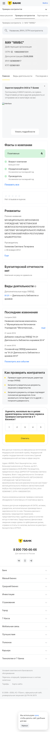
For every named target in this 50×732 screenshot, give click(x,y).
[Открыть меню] (4, 3)
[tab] (6, 76)
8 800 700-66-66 (25, 550)
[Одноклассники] (25, 560)
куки (37, 715)
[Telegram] (31, 560)
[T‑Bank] (14, 3)
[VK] (19, 560)
